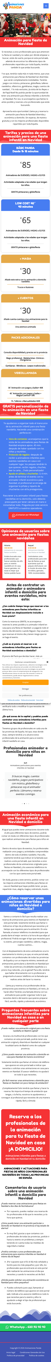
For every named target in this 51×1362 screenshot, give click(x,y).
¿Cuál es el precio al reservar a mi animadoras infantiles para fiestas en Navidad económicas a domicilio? (21, 647)
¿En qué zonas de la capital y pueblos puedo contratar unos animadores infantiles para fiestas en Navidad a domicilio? (25, 719)
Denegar (25, 689)
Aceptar (25, 682)
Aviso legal (39, 700)
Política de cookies (14, 700)
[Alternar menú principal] (46, 5)
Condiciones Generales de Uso (32, 1352)
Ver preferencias (25, 695)
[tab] (25, 611)
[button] (47, 662)
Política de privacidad (28, 700)
